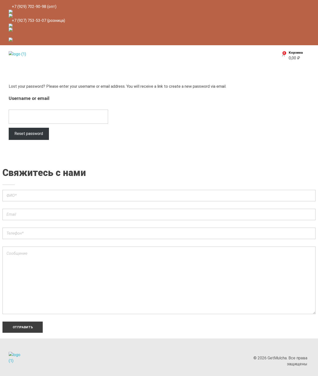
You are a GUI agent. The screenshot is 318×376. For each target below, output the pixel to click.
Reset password (28, 133)
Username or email (29, 98)
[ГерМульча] (25, 55)
